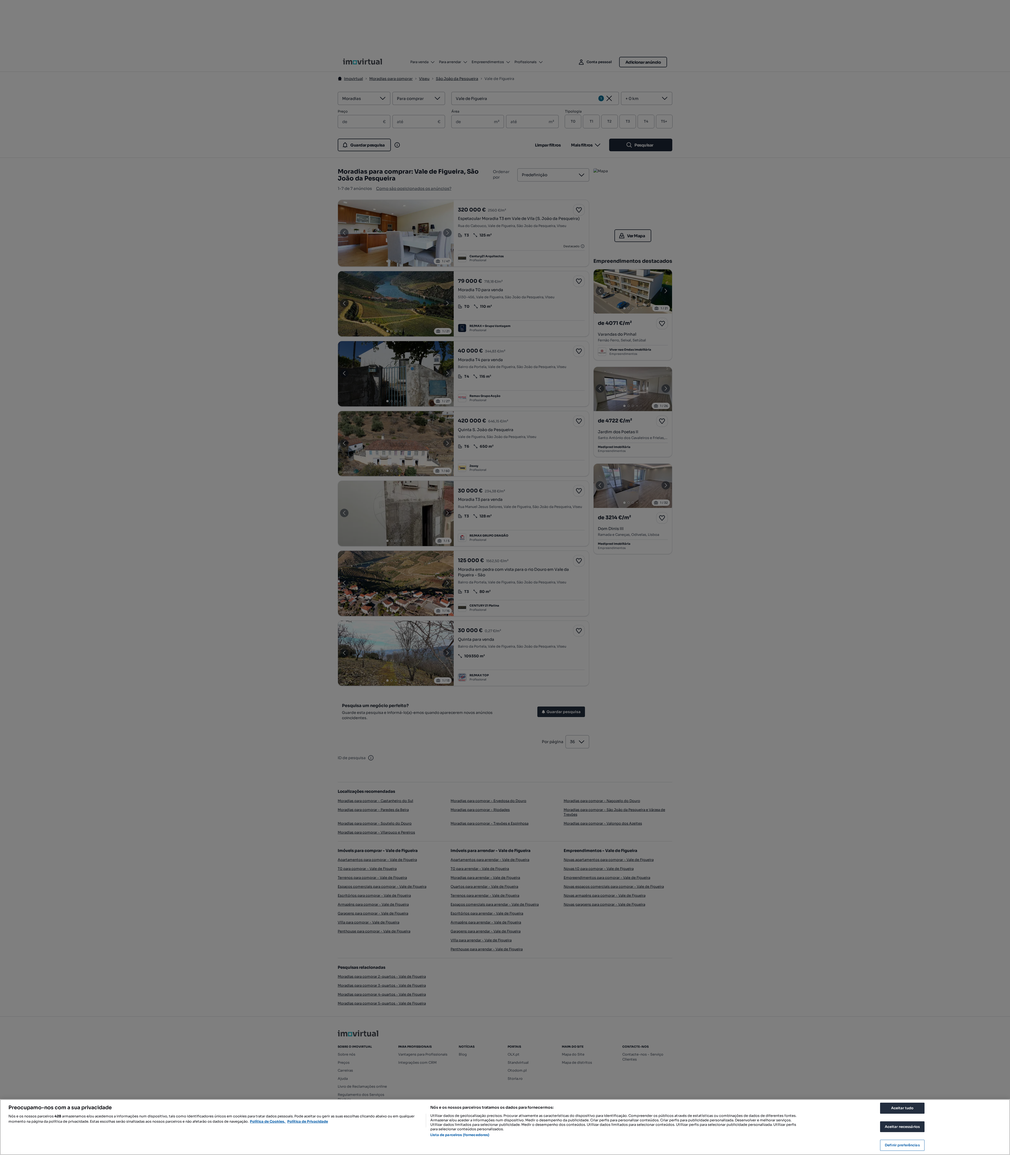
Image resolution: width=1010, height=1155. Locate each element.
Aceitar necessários (902, 1126)
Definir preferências (902, 1145)
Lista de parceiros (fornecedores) (459, 1135)
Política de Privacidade (307, 1121)
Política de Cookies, (268, 1121)
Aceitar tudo (902, 1108)
